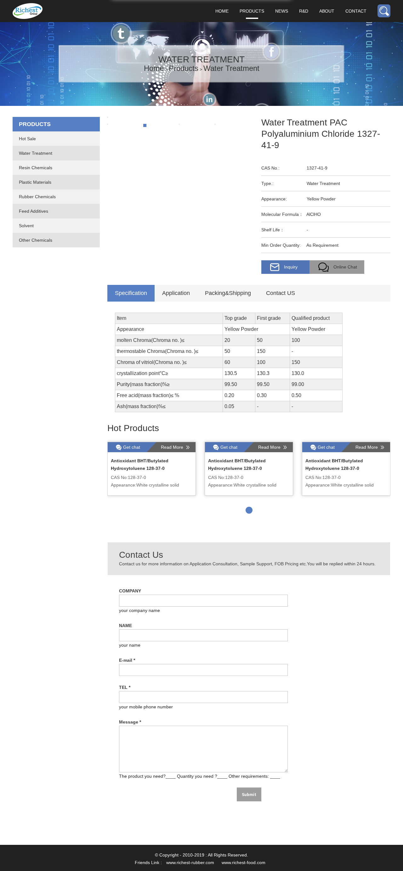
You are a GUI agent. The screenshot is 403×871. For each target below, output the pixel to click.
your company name (139, 610)
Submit (249, 794)
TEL (124, 687)
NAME (125, 625)
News (281, 11)
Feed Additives (33, 211)
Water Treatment (231, 68)
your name (129, 645)
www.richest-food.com (243, 862)
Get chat (131, 447)
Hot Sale (27, 138)
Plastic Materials (35, 182)
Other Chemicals (35, 240)
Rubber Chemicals (37, 196)
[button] (249, 510)
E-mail (127, 660)
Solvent (26, 225)
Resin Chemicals (35, 167)
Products (252, 11)
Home (222, 11)
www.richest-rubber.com (190, 862)
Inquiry (291, 266)
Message (130, 721)
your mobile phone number (146, 706)
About (326, 11)
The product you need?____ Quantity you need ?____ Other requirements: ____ (199, 776)
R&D (303, 11)
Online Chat (345, 266)
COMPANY (130, 590)
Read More (172, 447)
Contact (355, 11)
